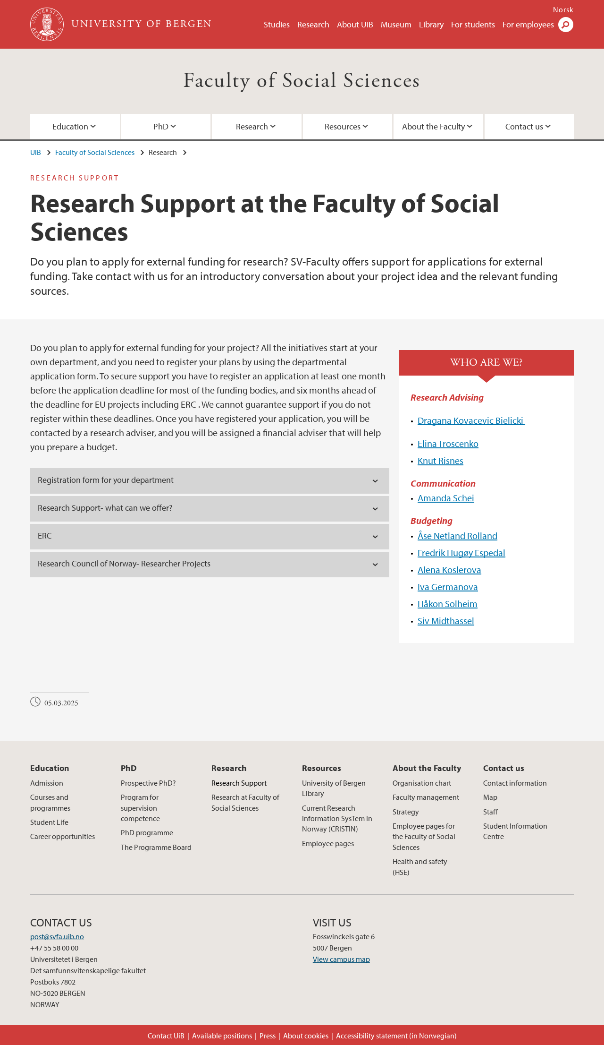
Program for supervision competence (140, 807)
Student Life (49, 822)
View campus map (341, 959)
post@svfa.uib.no (57, 936)
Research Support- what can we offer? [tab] (105, 507)
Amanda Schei (446, 498)
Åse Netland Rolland (457, 535)
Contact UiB (166, 1035)
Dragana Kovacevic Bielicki (471, 420)
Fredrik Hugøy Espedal (461, 552)
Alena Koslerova (449, 569)
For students (473, 24)
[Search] (566, 24)
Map (490, 797)
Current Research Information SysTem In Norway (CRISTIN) (337, 818)
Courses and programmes (50, 802)
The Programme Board (156, 847)
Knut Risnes (440, 460)
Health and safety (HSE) (420, 866)
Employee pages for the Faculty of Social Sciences (424, 836)
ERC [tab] (46, 535)
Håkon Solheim (448, 603)
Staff (490, 811)
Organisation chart (422, 783)
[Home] (48, 24)
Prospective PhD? (148, 783)
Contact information (515, 783)
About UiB (355, 24)
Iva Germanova (448, 586)
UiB (35, 152)
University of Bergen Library (334, 788)
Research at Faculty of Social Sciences (245, 802)
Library (431, 24)
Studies (277, 24)
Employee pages (328, 843)
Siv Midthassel (446, 620)
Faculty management (426, 797)
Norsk (563, 9)
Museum (396, 24)
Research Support (239, 783)
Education (70, 126)
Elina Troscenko (448, 443)
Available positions (222, 1035)
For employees (528, 24)
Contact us (524, 126)
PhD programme (147, 832)
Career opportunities (62, 836)
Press (268, 1035)
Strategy (406, 811)
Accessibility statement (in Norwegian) (396, 1035)
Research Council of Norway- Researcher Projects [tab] (124, 563)
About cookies (305, 1035)
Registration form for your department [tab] (107, 479)
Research (313, 24)
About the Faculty (433, 126)
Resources (343, 126)
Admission (46, 783)
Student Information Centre (515, 831)
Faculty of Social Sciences (301, 81)
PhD (160, 126)
